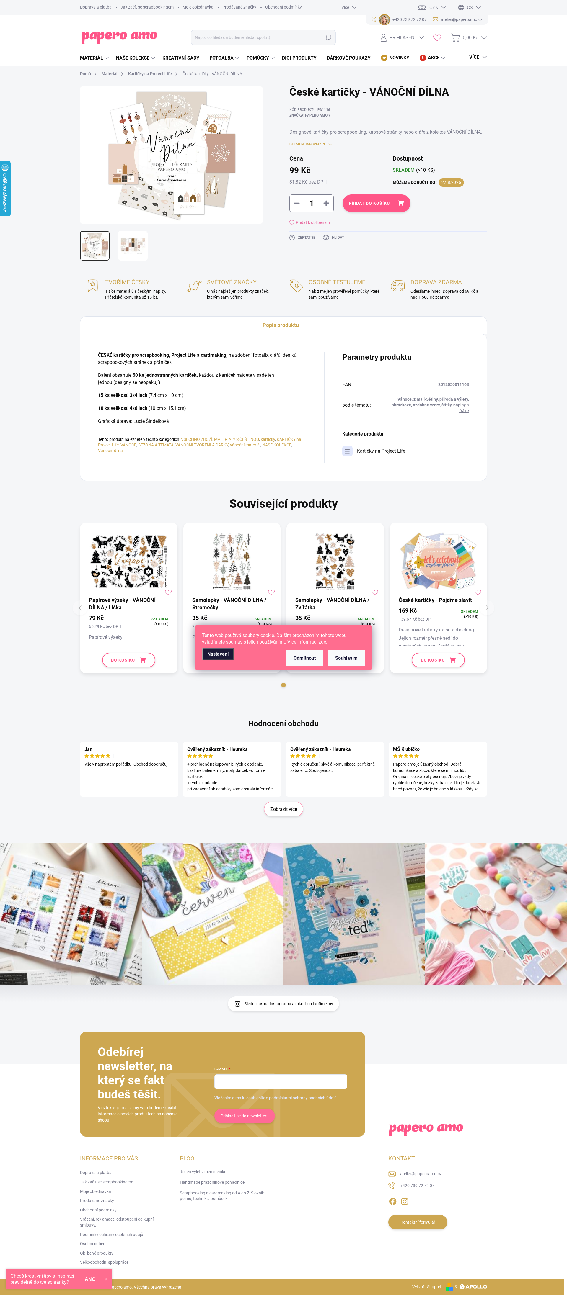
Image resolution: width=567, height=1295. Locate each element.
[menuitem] (95, 58)
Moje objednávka (198, 7)
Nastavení (218, 653)
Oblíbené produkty (96, 1253)
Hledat (328, 37)
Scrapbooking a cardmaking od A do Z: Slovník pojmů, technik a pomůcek (222, 1196)
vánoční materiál (245, 445)
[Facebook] (392, 1200)
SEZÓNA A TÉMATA (156, 445)
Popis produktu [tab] (281, 325)
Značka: (309, 115)
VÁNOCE (128, 445)
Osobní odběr (92, 1243)
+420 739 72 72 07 (417, 1185)
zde (322, 641)
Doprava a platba (96, 7)
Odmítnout (305, 658)
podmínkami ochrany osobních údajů (303, 1098)
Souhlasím (346, 658)
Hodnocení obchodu (283, 723)
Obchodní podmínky (283, 7)
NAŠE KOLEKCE (276, 445)
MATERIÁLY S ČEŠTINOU (236, 439)
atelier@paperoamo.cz (421, 1173)
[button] (283, 685)
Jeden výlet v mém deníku (203, 1171)
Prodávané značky (239, 7)
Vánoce (404, 399)
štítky (446, 404)
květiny (431, 399)
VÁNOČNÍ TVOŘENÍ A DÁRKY (201, 445)
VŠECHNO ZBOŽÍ (196, 439)
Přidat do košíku (369, 203)
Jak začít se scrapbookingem (147, 7)
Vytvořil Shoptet (426, 1286)
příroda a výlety (453, 399)
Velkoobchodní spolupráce (104, 1262)
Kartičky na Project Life (381, 451)
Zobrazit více (283, 809)
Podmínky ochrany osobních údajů (111, 1234)
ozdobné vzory (426, 404)
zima (418, 399)
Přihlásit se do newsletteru (245, 1116)
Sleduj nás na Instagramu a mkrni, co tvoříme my (289, 1003)
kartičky (268, 439)
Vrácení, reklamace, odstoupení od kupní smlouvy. (117, 1222)
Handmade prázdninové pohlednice (212, 1182)
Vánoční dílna (110, 450)
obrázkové (401, 404)
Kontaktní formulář (417, 1222)
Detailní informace (307, 144)
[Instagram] (404, 1200)
